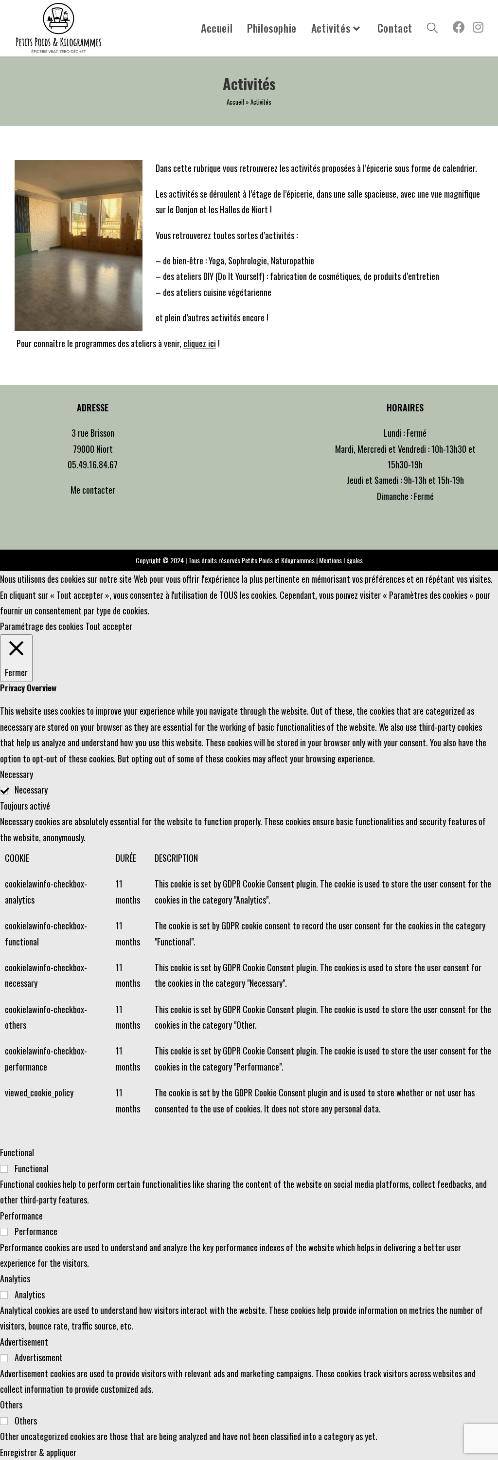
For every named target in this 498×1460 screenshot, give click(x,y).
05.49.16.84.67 (93, 464)
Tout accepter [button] (109, 626)
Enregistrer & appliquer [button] (38, 1452)
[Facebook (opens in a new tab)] (459, 26)
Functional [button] (17, 1152)
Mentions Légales (341, 560)
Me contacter (93, 489)
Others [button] (11, 1404)
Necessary (31, 789)
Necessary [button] (16, 774)
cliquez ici (199, 343)
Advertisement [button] (24, 1341)
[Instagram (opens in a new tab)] (478, 26)
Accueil (235, 102)
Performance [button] (21, 1215)
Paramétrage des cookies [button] (41, 626)
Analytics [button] (15, 1278)
